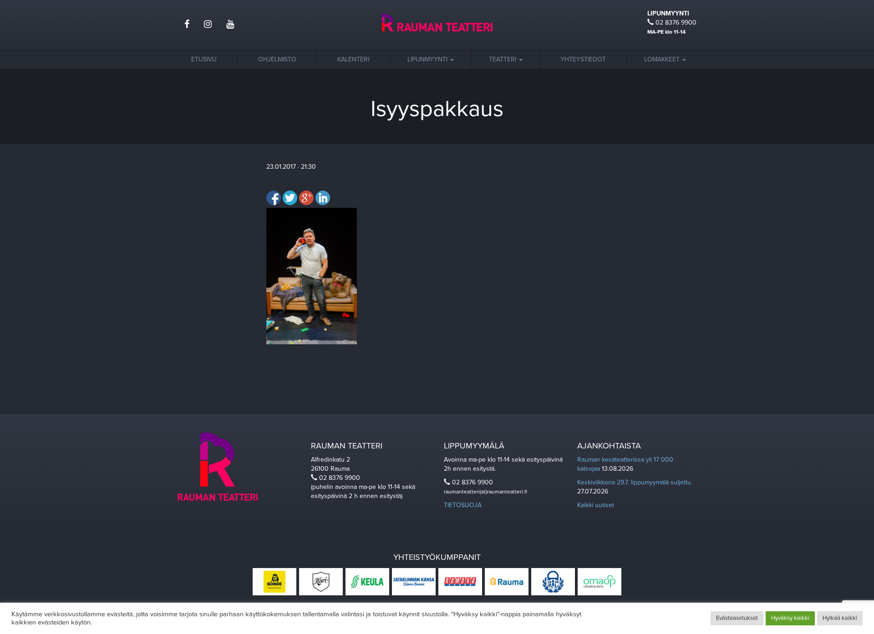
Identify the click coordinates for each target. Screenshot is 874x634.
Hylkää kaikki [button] (840, 618)
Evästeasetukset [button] (737, 618)
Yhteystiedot (583, 59)
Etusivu (204, 59)
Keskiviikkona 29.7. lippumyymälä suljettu (634, 482)
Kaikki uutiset (595, 505)
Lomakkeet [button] (662, 59)
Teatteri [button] (503, 59)
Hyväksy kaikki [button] (790, 618)
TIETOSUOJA (463, 505)
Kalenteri (353, 59)
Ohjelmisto (277, 59)
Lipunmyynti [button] (428, 59)
